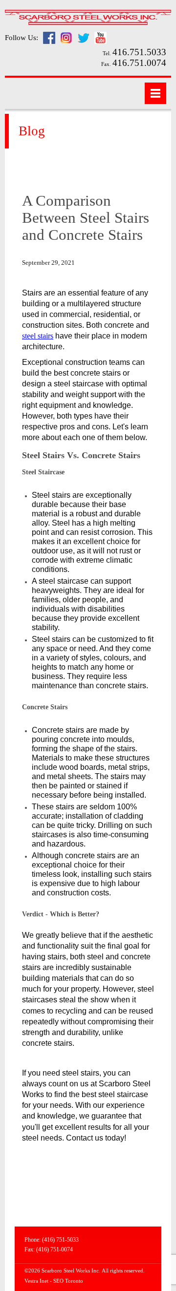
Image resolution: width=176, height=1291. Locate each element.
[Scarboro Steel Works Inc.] (88, 18)
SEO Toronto (68, 1281)
